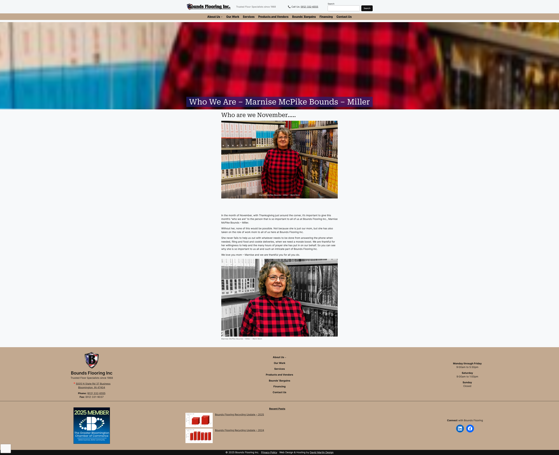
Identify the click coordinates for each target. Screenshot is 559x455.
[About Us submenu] (222, 17)
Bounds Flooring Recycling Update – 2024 (239, 430)
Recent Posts (277, 408)
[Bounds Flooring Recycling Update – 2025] (199, 420)
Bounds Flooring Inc (91, 373)
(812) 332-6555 (309, 6)
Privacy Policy (269, 452)
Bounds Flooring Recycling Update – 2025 (239, 414)
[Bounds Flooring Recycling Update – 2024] (199, 436)
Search (331, 3)
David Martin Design (322, 452)
